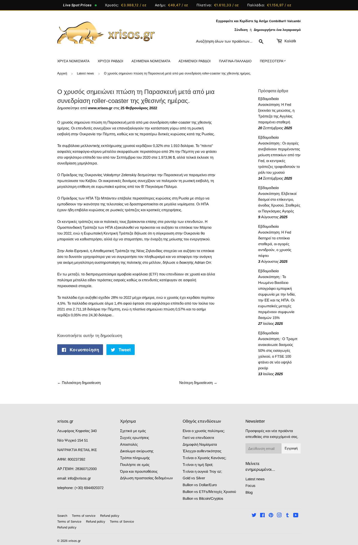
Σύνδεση (241, 30)
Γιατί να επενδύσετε (198, 438)
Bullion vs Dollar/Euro (200, 485)
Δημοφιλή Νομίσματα (200, 444)
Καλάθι (289, 41)
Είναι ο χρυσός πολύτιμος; (204, 431)
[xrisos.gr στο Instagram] (279, 516)
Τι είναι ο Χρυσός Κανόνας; (204, 458)
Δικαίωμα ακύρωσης (136, 451)
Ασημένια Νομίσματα (151, 61)
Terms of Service (69, 521)
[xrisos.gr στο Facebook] (262, 516)
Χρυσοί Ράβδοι (110, 61)
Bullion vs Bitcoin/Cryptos (203, 498)
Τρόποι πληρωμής (135, 458)
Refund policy (109, 516)
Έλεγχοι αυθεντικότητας (202, 451)
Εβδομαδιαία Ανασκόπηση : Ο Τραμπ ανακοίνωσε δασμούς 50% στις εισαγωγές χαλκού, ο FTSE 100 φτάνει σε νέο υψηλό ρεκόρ (277, 350)
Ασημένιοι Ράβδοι (195, 61)
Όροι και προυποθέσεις (139, 471)
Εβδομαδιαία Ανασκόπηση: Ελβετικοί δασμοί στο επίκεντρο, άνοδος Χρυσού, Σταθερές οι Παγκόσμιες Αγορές (279, 199)
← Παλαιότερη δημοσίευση (79, 383)
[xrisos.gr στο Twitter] (254, 516)
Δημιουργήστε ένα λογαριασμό (277, 30)
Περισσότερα (271, 61)
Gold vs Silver (194, 478)
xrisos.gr (74, 541)
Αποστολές (129, 444)
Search (62, 516)
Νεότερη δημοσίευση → (198, 383)
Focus (250, 485)
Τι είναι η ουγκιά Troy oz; (202, 471)
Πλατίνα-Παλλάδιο (235, 61)
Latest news (85, 73)
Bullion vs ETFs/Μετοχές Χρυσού (209, 492)
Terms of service (83, 516)
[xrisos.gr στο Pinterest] (270, 516)
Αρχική (62, 73)
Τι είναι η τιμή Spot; (198, 465)
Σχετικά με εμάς (133, 431)
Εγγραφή (291, 448)
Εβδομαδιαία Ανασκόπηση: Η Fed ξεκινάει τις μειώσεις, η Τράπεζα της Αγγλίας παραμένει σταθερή (276, 110)
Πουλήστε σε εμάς (135, 465)
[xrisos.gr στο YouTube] (295, 516)
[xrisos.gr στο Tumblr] (287, 516)
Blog (249, 492)
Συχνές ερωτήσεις (134, 438)
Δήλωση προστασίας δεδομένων (146, 478)
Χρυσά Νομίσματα (73, 61)
